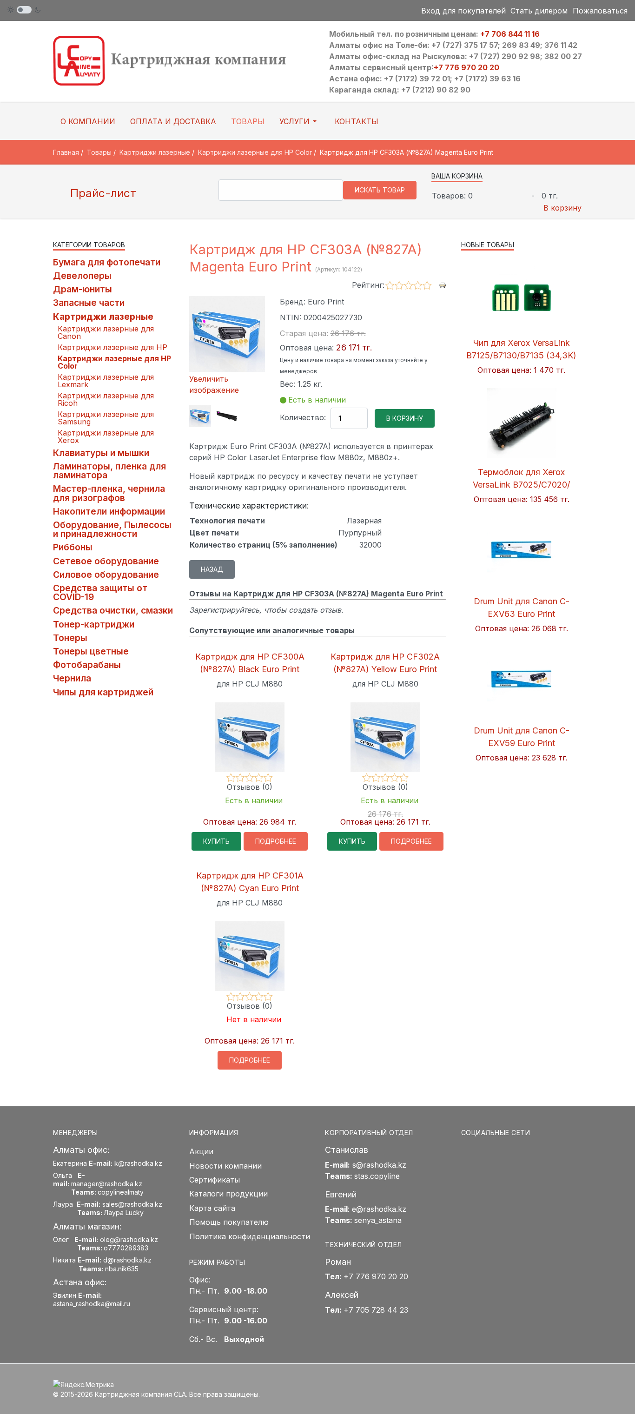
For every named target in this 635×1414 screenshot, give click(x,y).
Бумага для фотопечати (106, 262)
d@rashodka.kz (127, 1260)
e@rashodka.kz (379, 1209)
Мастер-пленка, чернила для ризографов (109, 493)
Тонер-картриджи (93, 624)
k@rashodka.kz (138, 1163)
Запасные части (89, 302)
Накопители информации (109, 511)
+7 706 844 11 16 (510, 34)
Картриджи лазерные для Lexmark (106, 380)
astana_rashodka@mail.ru (91, 1304)
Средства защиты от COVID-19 (100, 592)
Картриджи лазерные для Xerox (106, 436)
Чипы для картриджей (103, 692)
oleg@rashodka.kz (129, 1239)
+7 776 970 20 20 (466, 67)
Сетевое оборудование (106, 561)
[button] (299, 121)
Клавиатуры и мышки (101, 452)
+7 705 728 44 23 (376, 1310)
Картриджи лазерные (103, 316)
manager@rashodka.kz (106, 1184)
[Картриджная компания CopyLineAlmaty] (181, 60)
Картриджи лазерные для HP (112, 347)
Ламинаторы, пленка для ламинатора (109, 471)
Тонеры (70, 637)
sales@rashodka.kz (132, 1204)
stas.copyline (377, 1176)
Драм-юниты (82, 289)
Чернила (72, 678)
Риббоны (73, 547)
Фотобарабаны (87, 664)
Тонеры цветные (91, 651)
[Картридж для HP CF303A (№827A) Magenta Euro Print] (200, 416)
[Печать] (442, 284)
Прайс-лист (101, 193)
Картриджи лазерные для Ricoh (106, 399)
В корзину (562, 207)
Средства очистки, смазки (113, 610)
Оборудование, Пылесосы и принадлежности (112, 529)
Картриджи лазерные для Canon (106, 332)
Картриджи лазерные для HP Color (114, 362)
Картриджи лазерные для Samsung (106, 418)
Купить (216, 841)
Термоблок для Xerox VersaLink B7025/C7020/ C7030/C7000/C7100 (521, 484)
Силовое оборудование (106, 574)
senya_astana (378, 1220)
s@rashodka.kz (379, 1165)
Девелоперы (82, 275)
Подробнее (275, 841)
